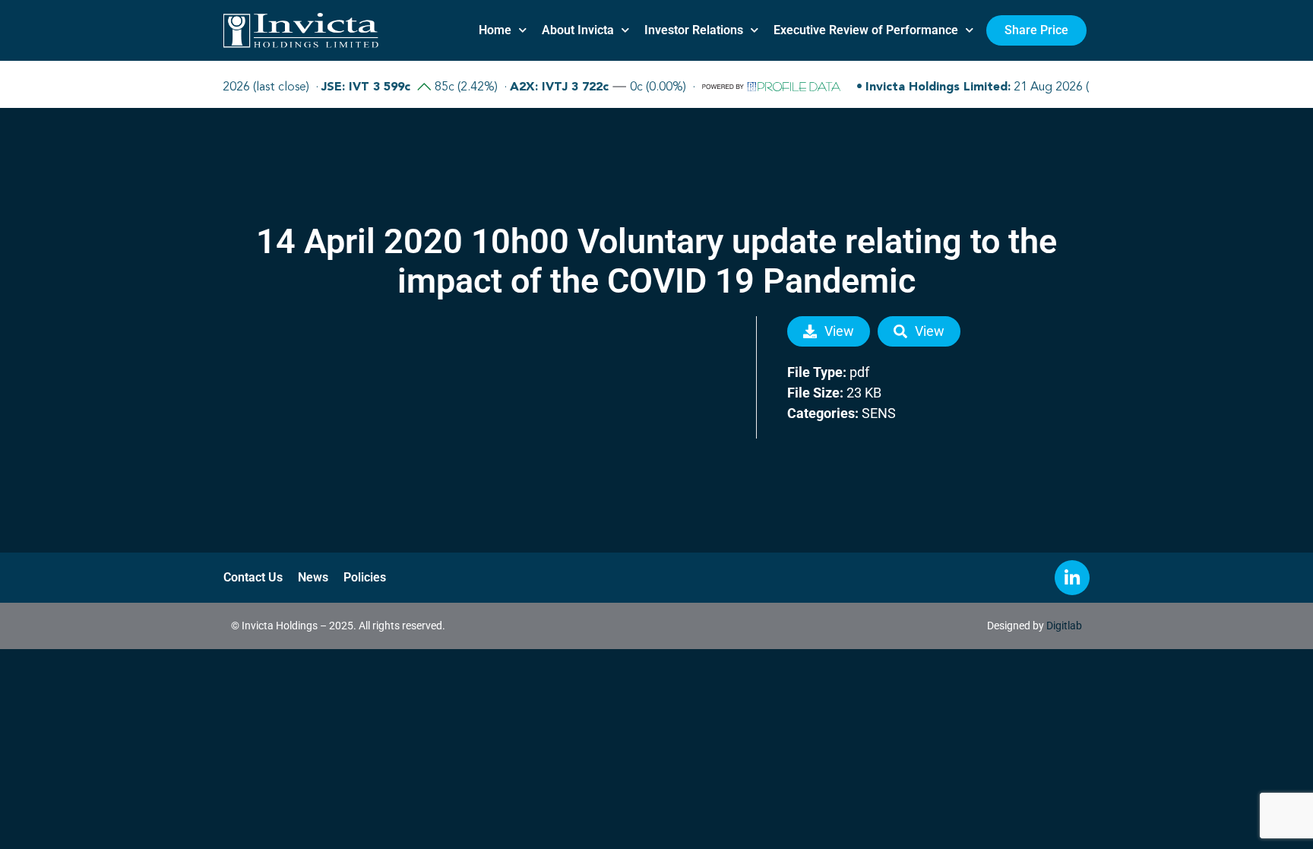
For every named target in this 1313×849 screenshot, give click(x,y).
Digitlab (1064, 625)
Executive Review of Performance (866, 30)
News (313, 577)
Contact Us (253, 577)
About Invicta (578, 30)
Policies (364, 577)
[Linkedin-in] (1072, 577)
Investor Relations (693, 30)
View (839, 331)
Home (495, 30)
